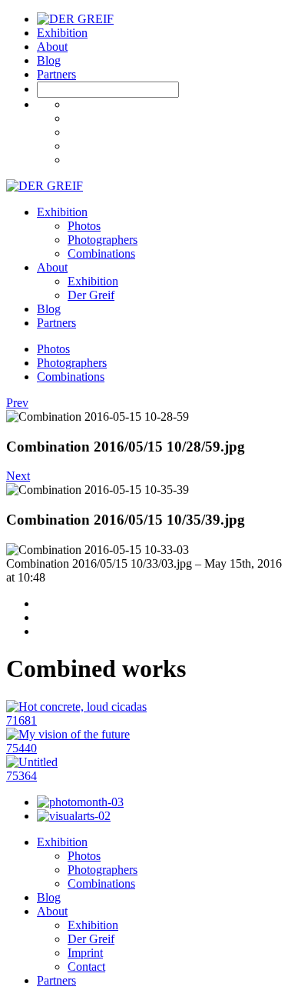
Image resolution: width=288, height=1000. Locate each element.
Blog (49, 60)
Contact (86, 966)
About (52, 46)
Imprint (85, 952)
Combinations (101, 253)
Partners (56, 74)
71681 (21, 720)
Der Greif (91, 295)
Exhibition (62, 32)
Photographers (102, 239)
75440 (21, 748)
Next (18, 475)
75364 (21, 775)
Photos (84, 225)
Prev (17, 402)
